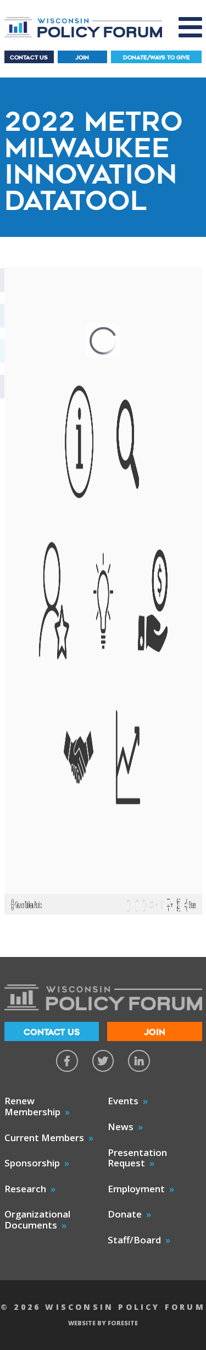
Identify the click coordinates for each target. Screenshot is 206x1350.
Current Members (44, 1137)
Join (82, 57)
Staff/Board (134, 1239)
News (120, 1126)
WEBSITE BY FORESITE (103, 1323)
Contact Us (29, 57)
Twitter (103, 1061)
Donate (125, 1214)
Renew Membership (32, 1106)
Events (123, 1100)
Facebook (67, 1061)
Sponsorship (32, 1163)
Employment (136, 1188)
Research (25, 1188)
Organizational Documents (37, 1219)
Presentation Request (137, 1158)
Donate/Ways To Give (156, 57)
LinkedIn (139, 1061)
